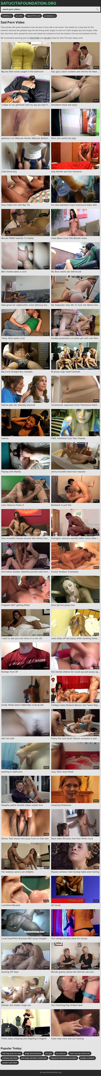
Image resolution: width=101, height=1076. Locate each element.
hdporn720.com (33, 16)
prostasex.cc (49, 16)
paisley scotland (87, 1058)
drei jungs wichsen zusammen (34, 1058)
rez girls (48, 1053)
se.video (19, 16)
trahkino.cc (7, 16)
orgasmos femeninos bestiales (64, 1058)
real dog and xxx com (11, 1053)
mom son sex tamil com (80, 1053)
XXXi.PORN (34, 38)
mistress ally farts (9, 1058)
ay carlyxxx (61, 1053)
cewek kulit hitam (9, 1062)
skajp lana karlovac (33, 1053)
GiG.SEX (47, 38)
